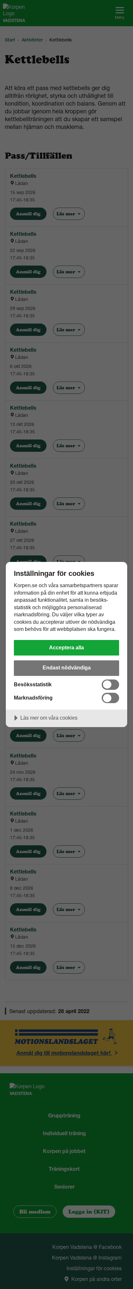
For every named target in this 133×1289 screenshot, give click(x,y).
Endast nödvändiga (67, 667)
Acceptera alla (66, 647)
